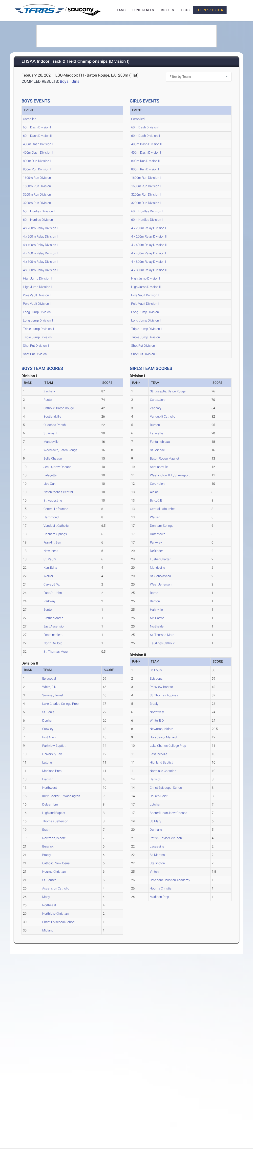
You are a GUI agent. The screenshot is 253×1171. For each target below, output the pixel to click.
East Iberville (158, 754)
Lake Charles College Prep (60, 704)
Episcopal (49, 678)
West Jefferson (160, 584)
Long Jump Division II (38, 320)
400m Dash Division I (38, 144)
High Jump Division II (37, 278)
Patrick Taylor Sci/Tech (166, 838)
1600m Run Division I (37, 186)
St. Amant (50, 433)
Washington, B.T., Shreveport (170, 475)
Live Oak (49, 483)
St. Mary (155, 821)
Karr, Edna (50, 567)
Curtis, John (158, 400)
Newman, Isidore (54, 838)
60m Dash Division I (37, 127)
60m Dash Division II (37, 136)
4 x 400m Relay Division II (40, 245)
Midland (47, 930)
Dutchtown (157, 534)
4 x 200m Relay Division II (40, 228)
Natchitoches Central (58, 492)
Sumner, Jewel (52, 695)
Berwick (47, 846)
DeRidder (156, 551)
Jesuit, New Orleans (57, 467)
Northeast (49, 905)
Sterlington (157, 863)
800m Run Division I (37, 161)
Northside (157, 626)
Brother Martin (53, 618)
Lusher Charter (160, 559)
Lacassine (157, 846)
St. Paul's (49, 559)
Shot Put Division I (35, 354)
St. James (49, 880)
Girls (75, 81)
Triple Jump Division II (38, 329)
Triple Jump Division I (38, 337)
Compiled (29, 119)
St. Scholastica (160, 576)
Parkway (49, 601)
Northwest (49, 787)
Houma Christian (54, 871)
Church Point (159, 796)
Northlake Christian (55, 913)
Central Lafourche (55, 509)
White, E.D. (49, 687)
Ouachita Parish (54, 425)
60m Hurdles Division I (38, 220)
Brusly (46, 855)
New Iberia (50, 551)
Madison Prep (52, 771)
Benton (48, 609)
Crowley (47, 729)
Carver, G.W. (51, 584)
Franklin (47, 779)
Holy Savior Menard (163, 737)
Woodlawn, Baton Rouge (60, 450)
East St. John (52, 593)
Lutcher (47, 762)
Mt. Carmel (157, 618)
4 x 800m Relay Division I (40, 270)
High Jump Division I (37, 287)
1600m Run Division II (38, 178)
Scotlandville (52, 416)
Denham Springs (55, 534)
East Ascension (54, 626)
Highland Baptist (53, 813)
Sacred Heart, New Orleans (168, 813)
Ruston (48, 400)
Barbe (154, 593)
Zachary (49, 391)
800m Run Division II (37, 169)
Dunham (48, 720)
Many (46, 897)
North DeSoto (52, 643)
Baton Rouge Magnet (164, 458)
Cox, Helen (157, 483)
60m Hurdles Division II (39, 211)
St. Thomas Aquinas (164, 695)
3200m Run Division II (38, 203)
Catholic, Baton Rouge (58, 408)
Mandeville (51, 442)
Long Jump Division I (37, 312)
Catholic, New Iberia (56, 863)
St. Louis (48, 712)
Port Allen (49, 737)
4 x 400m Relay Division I (40, 253)
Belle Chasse (52, 458)
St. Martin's (157, 855)
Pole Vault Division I (36, 303)
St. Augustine (52, 500)
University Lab (52, 754)
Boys (64, 81)
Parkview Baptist (53, 745)
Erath (45, 829)
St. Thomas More (55, 651)
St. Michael (158, 450)
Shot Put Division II (36, 345)
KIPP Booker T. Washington (61, 796)
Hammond (51, 517)
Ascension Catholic (55, 888)
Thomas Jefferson (55, 821)
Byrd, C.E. (156, 500)
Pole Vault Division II (37, 295)
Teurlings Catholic (162, 643)
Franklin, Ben (52, 542)
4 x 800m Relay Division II (40, 261)
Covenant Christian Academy (170, 880)
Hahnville (156, 609)
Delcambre (50, 804)
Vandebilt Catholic (56, 525)
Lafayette (50, 475)
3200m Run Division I (37, 194)
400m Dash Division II (38, 152)
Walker (48, 576)
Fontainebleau (53, 635)
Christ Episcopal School (58, 922)
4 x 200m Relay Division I (40, 236)
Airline (154, 492)
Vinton (154, 871)
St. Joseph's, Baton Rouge (168, 391)
